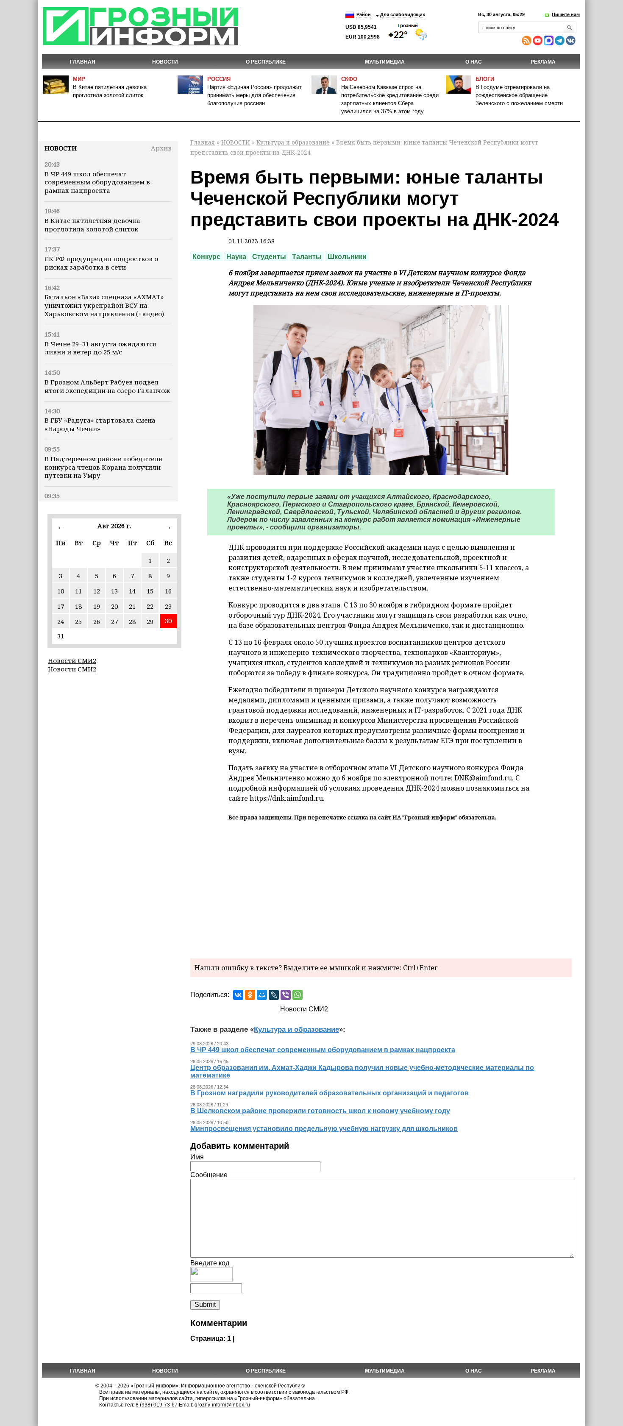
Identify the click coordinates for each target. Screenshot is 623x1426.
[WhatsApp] (297, 995)
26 (96, 621)
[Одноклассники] (250, 995)
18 (78, 606)
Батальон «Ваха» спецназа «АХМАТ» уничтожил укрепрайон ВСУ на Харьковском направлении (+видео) (104, 305)
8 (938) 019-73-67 (157, 1405)
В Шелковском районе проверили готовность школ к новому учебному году (320, 1110)
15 (150, 591)
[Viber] (286, 995)
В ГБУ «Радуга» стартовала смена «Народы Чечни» (100, 424)
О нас (473, 62)
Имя (197, 1157)
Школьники (347, 256)
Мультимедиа (385, 62)
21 (132, 606)
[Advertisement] (381, 888)
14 (132, 591)
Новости (60, 148)
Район (363, 14)
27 (114, 621)
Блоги (485, 79)
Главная (82, 62)
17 (60, 606)
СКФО (349, 79)
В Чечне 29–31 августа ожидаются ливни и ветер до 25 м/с (100, 348)
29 (150, 621)
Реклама (543, 62)
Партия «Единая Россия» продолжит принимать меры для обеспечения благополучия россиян (254, 95)
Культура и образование (293, 142)
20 (114, 606)
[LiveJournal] (274, 995)
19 (96, 606)
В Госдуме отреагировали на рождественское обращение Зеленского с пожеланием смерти (519, 95)
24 (60, 621)
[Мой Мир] (262, 995)
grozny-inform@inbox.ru (222, 1405)
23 (168, 606)
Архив (161, 148)
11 (78, 591)
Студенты (269, 256)
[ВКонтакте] (238, 995)
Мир (79, 79)
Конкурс (206, 256)
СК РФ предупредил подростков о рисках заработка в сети (101, 262)
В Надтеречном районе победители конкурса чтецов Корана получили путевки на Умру (103, 467)
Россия (219, 79)
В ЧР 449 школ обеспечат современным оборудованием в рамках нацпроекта (97, 182)
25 (78, 621)
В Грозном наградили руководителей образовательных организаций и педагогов (329, 1093)
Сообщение (209, 1174)
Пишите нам (566, 14)
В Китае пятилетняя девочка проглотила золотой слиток (92, 224)
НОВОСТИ (165, 62)
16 (168, 591)
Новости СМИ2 (72, 660)
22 (150, 606)
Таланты (307, 256)
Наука (236, 256)
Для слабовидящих (402, 14)
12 (96, 591)
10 (60, 591)
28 (132, 621)
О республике (266, 62)
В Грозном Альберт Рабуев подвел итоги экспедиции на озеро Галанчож (107, 386)
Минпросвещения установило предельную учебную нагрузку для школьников (324, 1128)
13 (114, 591)
